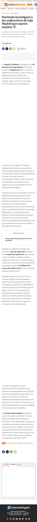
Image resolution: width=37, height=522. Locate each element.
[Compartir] (3, 48)
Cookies (26, 513)
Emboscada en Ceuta (12, 1)
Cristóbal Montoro (24, 276)
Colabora (29, 4)
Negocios (31, 8)
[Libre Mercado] (15, 4)
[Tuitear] (6, 48)
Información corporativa (18, 511)
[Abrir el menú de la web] (2, 5)
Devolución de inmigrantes (25, 1)
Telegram (26, 519)
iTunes (29, 519)
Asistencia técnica (15, 515)
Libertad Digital (18, 507)
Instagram (14, 519)
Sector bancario (29, 443)
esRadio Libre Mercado (21, 8)
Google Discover (20, 519)
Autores (25, 515)
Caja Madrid (20, 443)
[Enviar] (10, 48)
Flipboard (23, 519)
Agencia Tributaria (11, 443)
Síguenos (23, 48)
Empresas (3, 8)
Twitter (11, 519)
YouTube (17, 519)
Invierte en (10, 8)
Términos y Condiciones (14, 513)
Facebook (8, 519)
